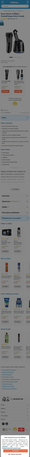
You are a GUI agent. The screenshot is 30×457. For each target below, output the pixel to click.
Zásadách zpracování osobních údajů (11, 448)
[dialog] (15, 446)
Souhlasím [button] (15, 450)
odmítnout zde (7, 446)
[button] (15, 454)
